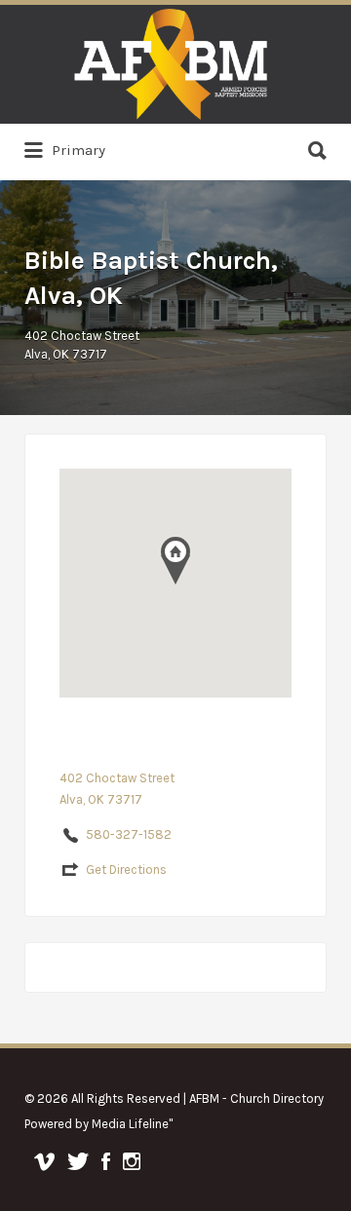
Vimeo (44, 1161)
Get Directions (126, 869)
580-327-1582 (129, 834)
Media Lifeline (130, 1123)
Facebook (105, 1161)
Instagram (131, 1161)
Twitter (78, 1161)
